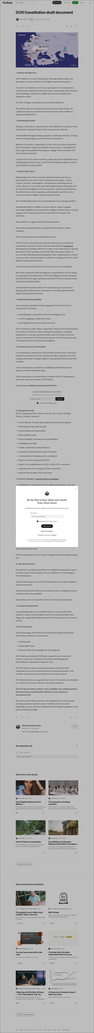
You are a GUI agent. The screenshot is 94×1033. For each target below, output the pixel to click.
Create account (47, 526)
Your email (33, 513)
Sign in (54, 535)
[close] (75, 488)
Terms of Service (54, 539)
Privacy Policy (63, 539)
